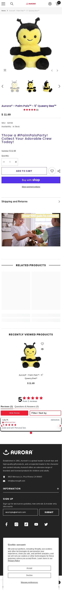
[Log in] (50, 4)
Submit (49, 512)
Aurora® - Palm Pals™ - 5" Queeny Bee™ (31, 377)
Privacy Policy (14, 561)
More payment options (31, 187)
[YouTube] (36, 524)
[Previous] (51, 70)
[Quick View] (42, 349)
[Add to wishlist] (52, 171)
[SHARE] (58, 171)
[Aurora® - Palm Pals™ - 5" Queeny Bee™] (31, 355)
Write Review (14, 413)
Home (4, 10)
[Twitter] (46, 524)
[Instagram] (16, 524)
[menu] (3, 4)
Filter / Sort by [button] (39, 413)
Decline (29, 575)
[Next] (57, 70)
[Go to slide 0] (31, 433)
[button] (30, 110)
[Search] (12, 4)
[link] (16, 315)
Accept (29, 568)
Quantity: (8, 156)
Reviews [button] (7, 406)
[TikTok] (26, 524)
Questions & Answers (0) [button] (27, 406)
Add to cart (24, 170)
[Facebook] (6, 524)
